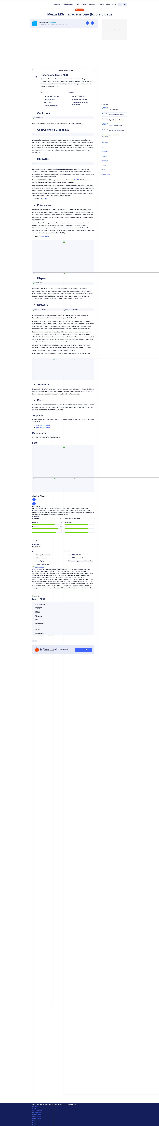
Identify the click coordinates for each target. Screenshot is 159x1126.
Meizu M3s (44, 199)
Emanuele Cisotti (47, 22)
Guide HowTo (92, 4)
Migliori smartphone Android (116, 114)
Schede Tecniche (111, 4)
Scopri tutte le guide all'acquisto (110, 135)
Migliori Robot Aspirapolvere (116, 130)
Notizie (84, 4)
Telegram (104, 156)
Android (101, 4)
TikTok (104, 165)
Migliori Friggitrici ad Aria (115, 125)
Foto (42, 236)
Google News (106, 174)
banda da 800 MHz (73, 180)
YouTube (104, 170)
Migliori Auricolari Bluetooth (116, 120)
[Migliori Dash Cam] (125, 109)
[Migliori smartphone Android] (125, 114)
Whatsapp (105, 151)
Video (47, 236)
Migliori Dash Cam (113, 109)
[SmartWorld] (42, 4)
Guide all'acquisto (68, 4)
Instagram (105, 160)
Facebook (105, 142)
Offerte (78, 4)
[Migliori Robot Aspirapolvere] (125, 130)
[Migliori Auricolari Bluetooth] (125, 120)
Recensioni (57, 4)
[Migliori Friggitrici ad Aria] (125, 125)
